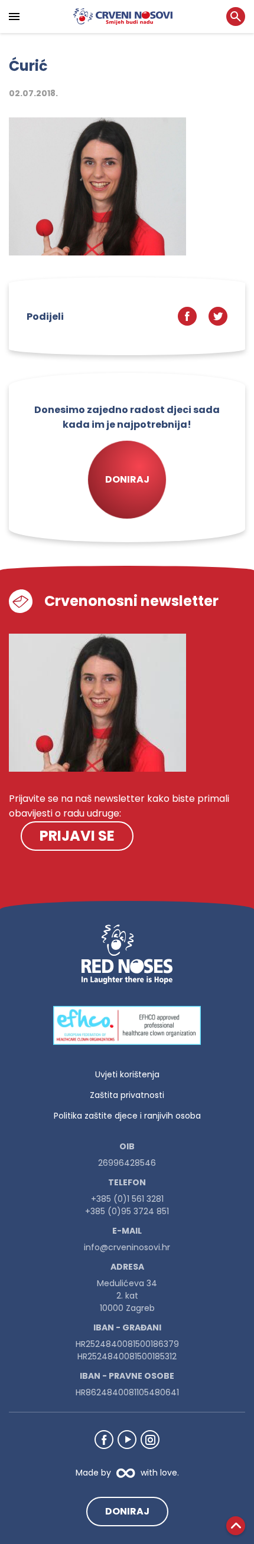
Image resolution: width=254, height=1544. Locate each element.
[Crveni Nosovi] (123, 16)
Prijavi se (77, 835)
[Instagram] (150, 1439)
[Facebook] (104, 1439)
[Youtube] (127, 1439)
